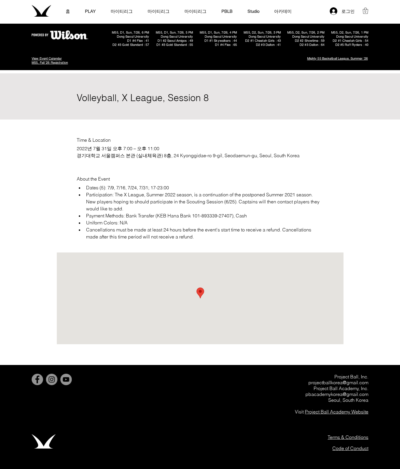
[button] (365, 11)
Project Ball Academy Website (336, 412)
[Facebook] (37, 379)
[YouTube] (66, 379)
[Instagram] (51, 379)
